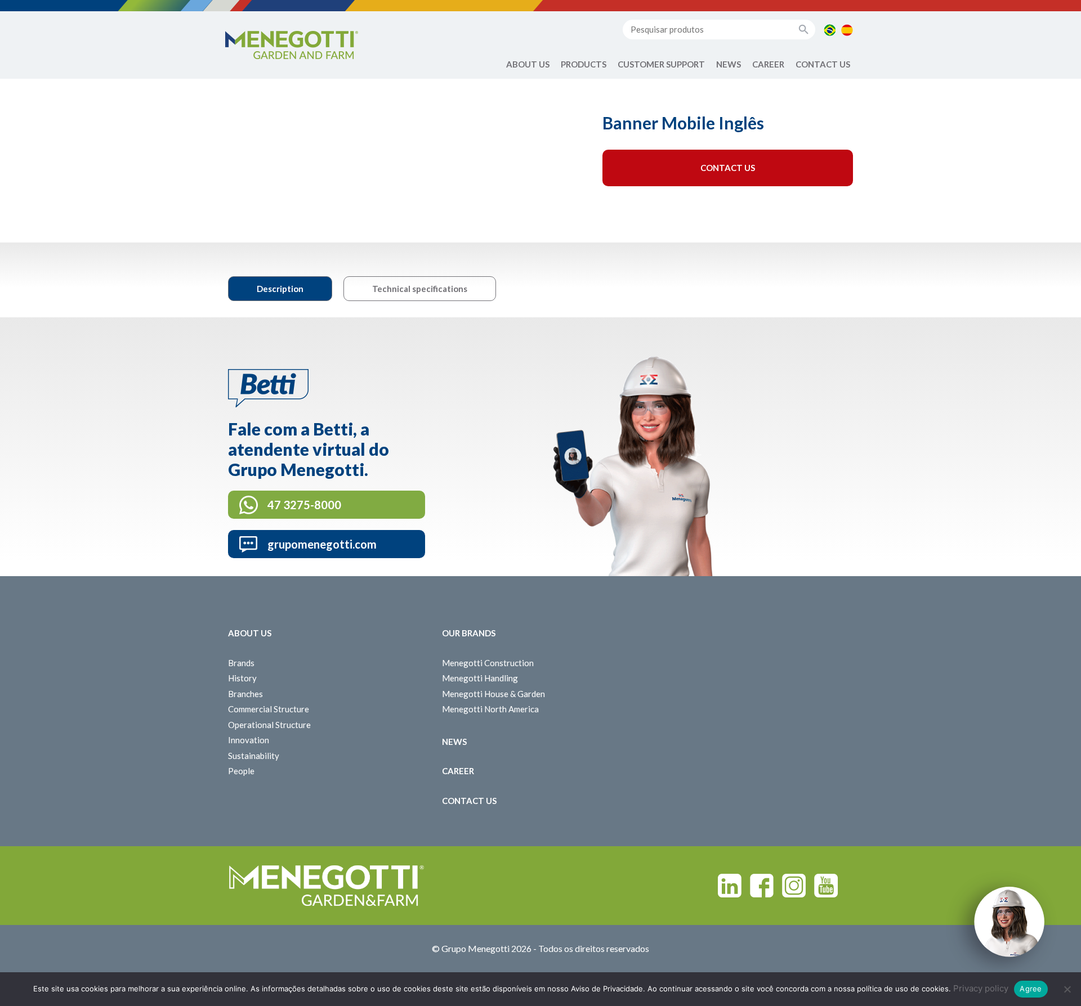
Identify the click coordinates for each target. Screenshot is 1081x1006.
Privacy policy (980, 988)
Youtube (826, 885)
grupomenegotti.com (322, 544)
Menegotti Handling (480, 678)
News (728, 64)
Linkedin (729, 885)
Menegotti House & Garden (493, 694)
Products (583, 64)
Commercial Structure (268, 709)
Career (768, 64)
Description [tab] (280, 289)
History (242, 678)
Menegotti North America (490, 709)
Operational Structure (269, 725)
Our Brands (468, 633)
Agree (1031, 988)
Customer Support (661, 64)
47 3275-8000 (304, 504)
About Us (528, 64)
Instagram (794, 885)
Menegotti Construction (488, 663)
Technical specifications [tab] (419, 289)
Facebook (762, 885)
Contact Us (727, 168)
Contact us (823, 64)
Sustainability (253, 756)
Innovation (248, 740)
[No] (1067, 989)
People (241, 771)
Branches (245, 694)
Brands (241, 663)
